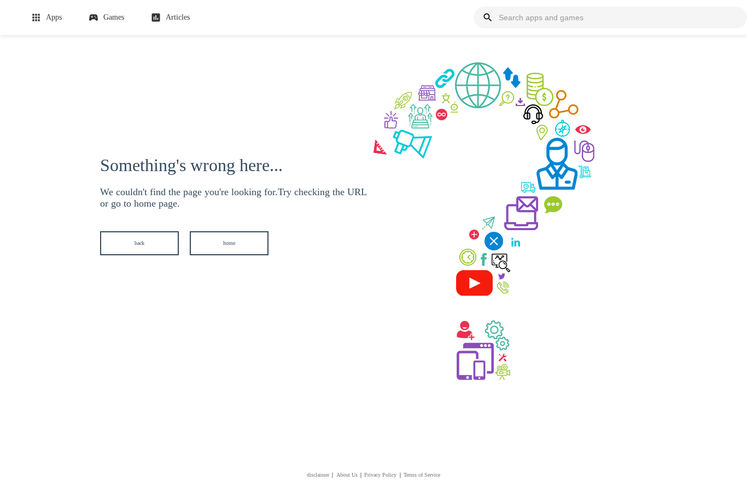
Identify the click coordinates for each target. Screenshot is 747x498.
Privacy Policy (380, 475)
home (229, 243)
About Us (347, 475)
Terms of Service (422, 475)
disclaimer (318, 475)
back (139, 243)
